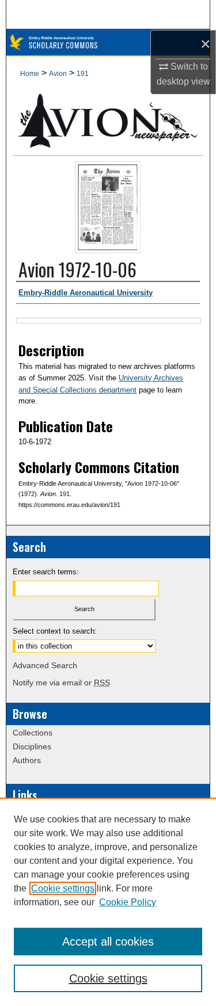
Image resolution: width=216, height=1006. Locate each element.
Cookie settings (62, 888)
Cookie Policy (127, 902)
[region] (108, 902)
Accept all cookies (108, 941)
